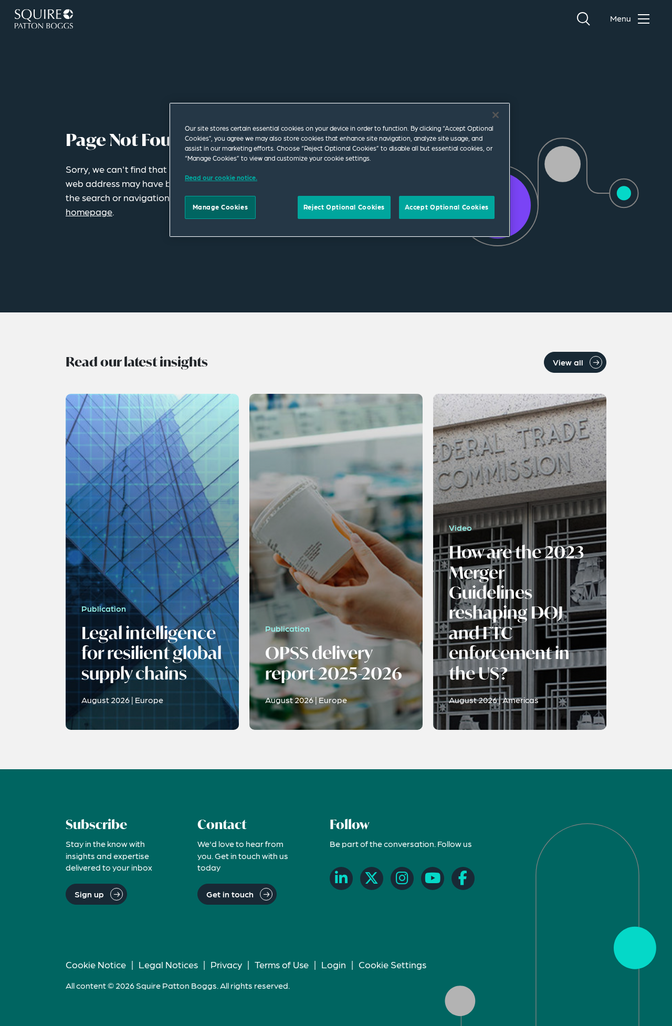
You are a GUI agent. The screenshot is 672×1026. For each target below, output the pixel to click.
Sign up (89, 893)
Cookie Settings (392, 964)
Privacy (226, 964)
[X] (371, 878)
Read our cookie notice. (221, 177)
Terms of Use (282, 964)
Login (333, 964)
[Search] (583, 18)
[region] (339, 169)
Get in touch (230, 893)
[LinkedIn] (341, 878)
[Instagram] (402, 878)
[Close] (495, 115)
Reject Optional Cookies (344, 207)
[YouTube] (432, 878)
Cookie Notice (96, 964)
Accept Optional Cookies (447, 207)
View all (568, 362)
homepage (89, 211)
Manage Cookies (220, 207)
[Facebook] (463, 878)
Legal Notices (168, 964)
